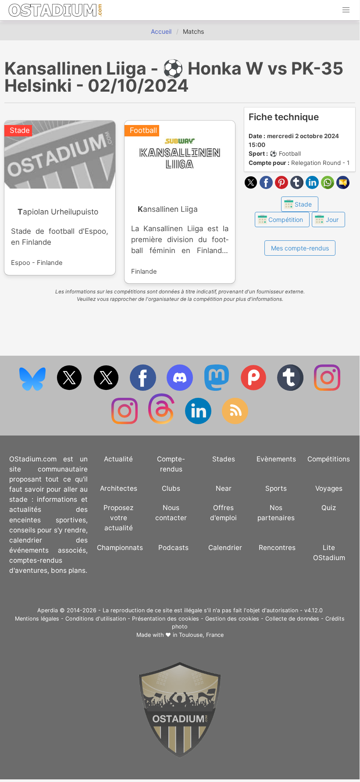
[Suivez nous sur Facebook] (144, 389)
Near (224, 488)
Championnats (120, 547)
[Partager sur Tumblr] (298, 186)
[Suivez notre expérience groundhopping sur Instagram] (327, 389)
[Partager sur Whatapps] (328, 186)
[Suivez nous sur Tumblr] (291, 389)
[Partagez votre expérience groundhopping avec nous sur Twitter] (70, 389)
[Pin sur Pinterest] (282, 186)
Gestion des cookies (232, 618)
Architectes (118, 488)
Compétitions (328, 459)
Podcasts (173, 547)
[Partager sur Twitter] (252, 186)
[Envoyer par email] (342, 186)
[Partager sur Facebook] (267, 186)
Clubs (171, 488)
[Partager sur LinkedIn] (313, 186)
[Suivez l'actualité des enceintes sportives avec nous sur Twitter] (107, 389)
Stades (223, 459)
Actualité (118, 459)
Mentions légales (37, 618)
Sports (276, 488)
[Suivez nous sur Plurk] (254, 389)
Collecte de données (292, 618)
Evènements (276, 459)
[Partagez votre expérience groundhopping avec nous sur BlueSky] (33, 389)
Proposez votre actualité (118, 517)
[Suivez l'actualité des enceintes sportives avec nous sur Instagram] (125, 422)
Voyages (328, 488)
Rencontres (277, 547)
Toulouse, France (201, 635)
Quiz (328, 507)
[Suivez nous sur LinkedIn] (199, 422)
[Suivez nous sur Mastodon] (217, 389)
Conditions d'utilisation (95, 618)
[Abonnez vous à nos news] (235, 422)
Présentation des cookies (165, 618)
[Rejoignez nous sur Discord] (181, 389)
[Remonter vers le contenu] (179, 756)
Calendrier (225, 547)
